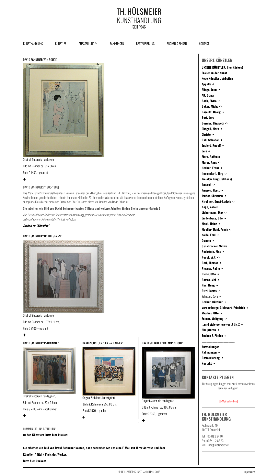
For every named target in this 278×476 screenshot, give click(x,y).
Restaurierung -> (212, 357)
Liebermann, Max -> (214, 212)
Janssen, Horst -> (212, 190)
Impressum (249, 472)
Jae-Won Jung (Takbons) (217, 179)
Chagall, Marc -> (212, 128)
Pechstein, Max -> (213, 251)
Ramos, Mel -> (210, 279)
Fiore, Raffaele (211, 156)
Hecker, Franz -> (212, 167)
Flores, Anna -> (211, 162)
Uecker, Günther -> (214, 302)
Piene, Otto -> (210, 274)
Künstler (61, 43)
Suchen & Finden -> (214, 335)
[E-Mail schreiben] (228, 401)
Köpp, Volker (210, 207)
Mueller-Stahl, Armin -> (216, 229)
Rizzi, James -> (211, 290)
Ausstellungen (88, 43)
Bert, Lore (208, 117)
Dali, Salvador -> (212, 140)
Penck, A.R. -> (211, 257)
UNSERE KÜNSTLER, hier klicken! (222, 67)
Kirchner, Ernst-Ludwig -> (218, 201)
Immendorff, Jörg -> (214, 173)
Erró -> (206, 151)
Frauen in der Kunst (214, 73)
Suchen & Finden (177, 43)
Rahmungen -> (211, 352)
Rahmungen (116, 43)
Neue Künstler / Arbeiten (217, 78)
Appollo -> (208, 84)
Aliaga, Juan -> (211, 89)
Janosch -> (208, 184)
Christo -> (208, 134)
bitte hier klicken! (56, 434)
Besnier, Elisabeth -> (215, 123)
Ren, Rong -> (210, 285)
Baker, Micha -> (212, 106)
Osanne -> (208, 240)
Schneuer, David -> (211, 296)
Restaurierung (145, 43)
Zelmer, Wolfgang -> (214, 318)
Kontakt (204, 43)
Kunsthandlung (33, 43)
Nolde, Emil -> (210, 234)
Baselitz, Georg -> (213, 112)
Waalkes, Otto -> (212, 313)
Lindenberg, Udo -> (214, 218)
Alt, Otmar (208, 95)
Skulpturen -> (210, 329)
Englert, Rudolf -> (213, 145)
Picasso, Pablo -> (212, 268)
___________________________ (218, 341)
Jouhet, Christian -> (214, 195)
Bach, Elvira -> (211, 100)
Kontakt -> (208, 363)
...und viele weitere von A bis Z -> (222, 324)
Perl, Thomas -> (211, 262)
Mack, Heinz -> (211, 223)
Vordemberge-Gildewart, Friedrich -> (225, 307)
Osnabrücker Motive (214, 246)
